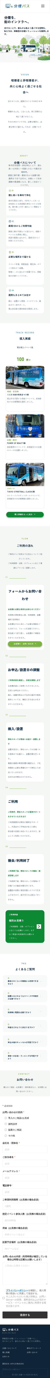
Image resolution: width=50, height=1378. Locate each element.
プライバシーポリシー (11, 1369)
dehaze (43, 6)
